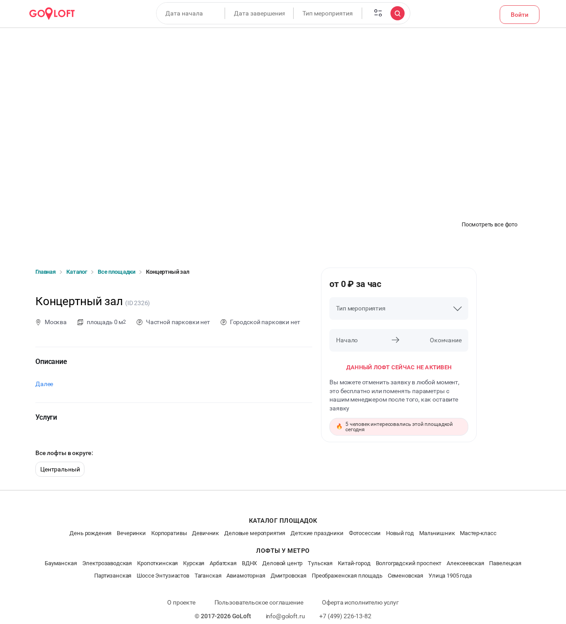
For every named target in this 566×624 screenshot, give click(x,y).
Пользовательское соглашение (258, 602)
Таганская (208, 575)
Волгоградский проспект (409, 563)
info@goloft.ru (285, 616)
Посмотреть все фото (489, 224)
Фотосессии (365, 533)
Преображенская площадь (347, 575)
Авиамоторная (245, 575)
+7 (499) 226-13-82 (345, 616)
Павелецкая (505, 563)
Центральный (60, 469)
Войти (519, 14)
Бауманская (61, 563)
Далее (44, 383)
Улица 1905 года (450, 575)
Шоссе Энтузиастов (163, 575)
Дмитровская (288, 575)
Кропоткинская (157, 563)
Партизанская (112, 575)
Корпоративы (169, 533)
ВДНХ (249, 563)
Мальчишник (437, 533)
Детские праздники (317, 533)
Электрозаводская (107, 563)
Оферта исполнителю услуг (360, 602)
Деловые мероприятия (254, 533)
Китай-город (354, 563)
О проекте (181, 602)
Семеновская (405, 575)
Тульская (320, 563)
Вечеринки (131, 533)
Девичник (205, 533)
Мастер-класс (478, 533)
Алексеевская (465, 563)
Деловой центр (282, 563)
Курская (193, 563)
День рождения (90, 533)
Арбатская (223, 563)
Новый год (400, 533)
